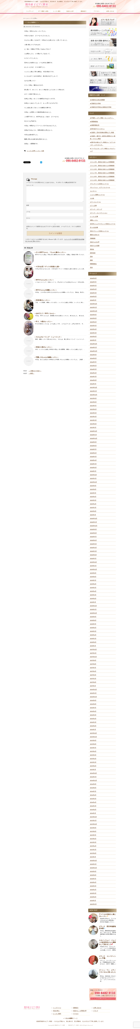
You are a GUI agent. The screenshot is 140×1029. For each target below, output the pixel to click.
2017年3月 (93, 678)
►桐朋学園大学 (94, 125)
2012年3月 (93, 893)
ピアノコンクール (95, 202)
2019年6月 (93, 584)
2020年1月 (93, 558)
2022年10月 (93, 438)
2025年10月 (93, 311)
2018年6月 (93, 627)
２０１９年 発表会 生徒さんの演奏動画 (102, 180)
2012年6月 (93, 882)
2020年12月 (93, 518)
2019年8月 (93, 577)
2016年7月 (93, 708)
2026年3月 (93, 293)
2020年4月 (93, 547)
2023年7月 (93, 405)
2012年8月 (93, 875)
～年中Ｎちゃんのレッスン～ (44, 280)
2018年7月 (93, 624)
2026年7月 (93, 282)
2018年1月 (93, 646)
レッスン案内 (57, 1014)
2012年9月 (93, 871)
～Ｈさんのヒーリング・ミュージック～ (48, 337)
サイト (28, 218)
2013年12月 (93, 817)
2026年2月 (93, 296)
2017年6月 (93, 671)
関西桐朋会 (93, 264)
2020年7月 (93, 536)
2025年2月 (93, 336)
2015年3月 (93, 762)
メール (28, 212)
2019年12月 (93, 562)
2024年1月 (93, 384)
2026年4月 (93, 289)
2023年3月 (93, 420)
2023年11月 (93, 391)
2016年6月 (93, 711)
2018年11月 (93, 609)
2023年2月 (93, 424)
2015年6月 (93, 751)
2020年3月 (93, 551)
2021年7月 (93, 493)
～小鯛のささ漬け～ (35, 371)
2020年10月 (93, 526)
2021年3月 (93, 507)
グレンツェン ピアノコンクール (100, 187)
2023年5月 (93, 413)
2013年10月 (93, 824)
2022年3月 (93, 464)
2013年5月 (93, 842)
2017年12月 (93, 649)
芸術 (91, 256)
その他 (92, 198)
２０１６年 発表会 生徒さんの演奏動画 (102, 169)
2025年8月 (93, 318)
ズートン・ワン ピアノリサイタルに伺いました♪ (107, 972)
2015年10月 (93, 737)
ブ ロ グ (95, 1011)
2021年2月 (93, 511)
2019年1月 (93, 602)
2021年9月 (93, 486)
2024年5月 (93, 369)
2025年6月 (93, 322)
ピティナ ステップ (96, 209)
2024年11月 (93, 347)
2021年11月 (93, 478)
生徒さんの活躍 (94, 245)
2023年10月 (93, 395)
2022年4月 (93, 460)
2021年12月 (93, 475)
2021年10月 (93, 482)
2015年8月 (93, 744)
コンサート (93, 191)
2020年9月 (93, 529)
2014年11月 (93, 777)
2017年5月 (93, 675)
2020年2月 (93, 555)
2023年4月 (93, 416)
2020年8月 (93, 533)
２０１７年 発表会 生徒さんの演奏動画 (102, 173)
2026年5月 (93, 285)
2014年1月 (93, 813)
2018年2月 (93, 642)
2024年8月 (93, 358)
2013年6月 (93, 838)
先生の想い (56, 1011)
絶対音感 (92, 253)
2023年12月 (93, 387)
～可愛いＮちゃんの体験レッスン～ (46, 357)
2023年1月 (93, 427)
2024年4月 (93, 373)
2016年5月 (93, 715)
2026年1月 (93, 300)
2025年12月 (93, 304)
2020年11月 (93, 522)
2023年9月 (93, 398)
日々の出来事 (94, 227)
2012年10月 (93, 868)
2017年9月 (93, 660)
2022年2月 (93, 467)
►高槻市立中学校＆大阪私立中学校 (100, 107)
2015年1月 (93, 769)
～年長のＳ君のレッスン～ (43, 347)
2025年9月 (93, 315)
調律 (91, 260)
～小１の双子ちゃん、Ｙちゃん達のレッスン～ (50, 252)
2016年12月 (93, 689)
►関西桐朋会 (94, 121)
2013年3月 (93, 849)
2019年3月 (93, 595)
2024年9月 (93, 355)
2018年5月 (93, 631)
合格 (42, 151)
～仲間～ (31, 373)
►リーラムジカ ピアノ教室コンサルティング (102, 150)
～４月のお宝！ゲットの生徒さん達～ (47, 266)
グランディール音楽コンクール (99, 184)
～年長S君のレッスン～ (42, 300)
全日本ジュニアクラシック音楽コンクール (102, 224)
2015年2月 (93, 766)
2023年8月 (93, 402)
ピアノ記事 (93, 205)
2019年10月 (93, 569)
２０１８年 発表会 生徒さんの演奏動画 (102, 176)
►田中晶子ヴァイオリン (97, 129)
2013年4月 (93, 846)
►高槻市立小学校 (95, 103)
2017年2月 (93, 682)
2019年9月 (93, 573)
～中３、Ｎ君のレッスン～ (43, 321)
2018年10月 (93, 613)
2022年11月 (93, 435)
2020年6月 (93, 540)
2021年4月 (93, 504)
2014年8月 (93, 788)
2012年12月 (93, 860)
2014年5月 (93, 798)
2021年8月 (93, 489)
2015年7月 (93, 748)
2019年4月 (93, 591)
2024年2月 (93, 380)
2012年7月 (93, 879)
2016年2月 (93, 726)
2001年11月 (93, 904)
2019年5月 (93, 587)
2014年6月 (93, 795)
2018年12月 (93, 606)
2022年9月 (93, 442)
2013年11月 (93, 820)
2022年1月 (93, 471)
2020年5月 (93, 544)
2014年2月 (93, 809)
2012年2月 (93, 897)
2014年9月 (93, 784)
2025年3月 (93, 333)
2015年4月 (93, 758)
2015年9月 (93, 740)
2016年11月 (93, 693)
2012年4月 (93, 889)
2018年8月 (93, 620)
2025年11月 (93, 307)
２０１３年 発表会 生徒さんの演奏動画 (102, 162)
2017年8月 (93, 664)
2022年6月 (93, 453)
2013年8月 (93, 831)
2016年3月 (93, 722)
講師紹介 (75, 1008)
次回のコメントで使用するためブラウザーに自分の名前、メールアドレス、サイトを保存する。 (53, 227)
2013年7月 (93, 835)
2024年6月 (93, 365)
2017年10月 (93, 657)
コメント (29, 185)
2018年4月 (93, 635)
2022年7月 (93, 449)
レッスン (38, 151)
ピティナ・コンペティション (98, 213)
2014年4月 (93, 802)
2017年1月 (93, 686)
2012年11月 (93, 864)
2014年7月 (93, 791)
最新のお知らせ (94, 235)
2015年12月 (93, 733)
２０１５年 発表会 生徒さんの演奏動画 (102, 165)
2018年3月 (93, 638)
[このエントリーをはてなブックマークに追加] (41, 162)
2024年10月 (93, 351)
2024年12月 (93, 344)
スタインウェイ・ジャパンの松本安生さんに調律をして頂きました (107, 942)
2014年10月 (93, 780)
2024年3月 (93, 376)
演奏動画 (92, 238)
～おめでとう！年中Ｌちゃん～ (45, 313)
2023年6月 (93, 409)
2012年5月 (93, 886)
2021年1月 (93, 515)
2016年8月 (93, 704)
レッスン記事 (31, 151)
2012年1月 (93, 900)
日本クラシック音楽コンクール (99, 231)
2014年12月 (93, 773)
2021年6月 (93, 496)
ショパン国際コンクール (97, 195)
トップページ (57, 1008)
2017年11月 (93, 653)
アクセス (75, 1014)
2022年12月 (93, 431)
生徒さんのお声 (94, 242)
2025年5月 (93, 325)
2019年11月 (93, 566)
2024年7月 (93, 362)
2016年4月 (93, 718)
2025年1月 (93, 340)
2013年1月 (93, 857)
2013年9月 (93, 828)
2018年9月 (93, 617)
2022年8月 (93, 446)
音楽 (91, 267)
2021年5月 (93, 500)
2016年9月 (93, 700)
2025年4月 (93, 329)
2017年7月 (93, 667)
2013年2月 (93, 853)
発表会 (92, 249)
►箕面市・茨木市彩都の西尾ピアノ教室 (102, 132)
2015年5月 (93, 755)
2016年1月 (93, 729)
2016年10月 (93, 697)
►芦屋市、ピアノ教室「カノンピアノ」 (102, 118)
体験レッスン (94, 220)
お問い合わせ (97, 1008)
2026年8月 (93, 278)
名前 (27, 205)
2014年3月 (93, 806)
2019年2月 (93, 598)
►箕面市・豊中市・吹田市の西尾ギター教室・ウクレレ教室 (102, 137)
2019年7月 (93, 580)
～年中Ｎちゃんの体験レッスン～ (45, 290)
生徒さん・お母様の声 (79, 1011)
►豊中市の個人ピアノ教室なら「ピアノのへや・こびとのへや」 (102, 144)
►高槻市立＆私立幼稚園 (97, 100)
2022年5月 (93, 456)
